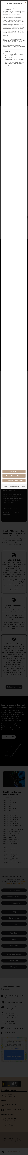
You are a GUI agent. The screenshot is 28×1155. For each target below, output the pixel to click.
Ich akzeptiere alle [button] (14, 471)
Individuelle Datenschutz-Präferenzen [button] (14, 476)
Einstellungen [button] (7, 31)
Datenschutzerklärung (6, 27)
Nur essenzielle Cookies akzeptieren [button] (14, 480)
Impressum (23, 486)
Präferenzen (5, 486)
